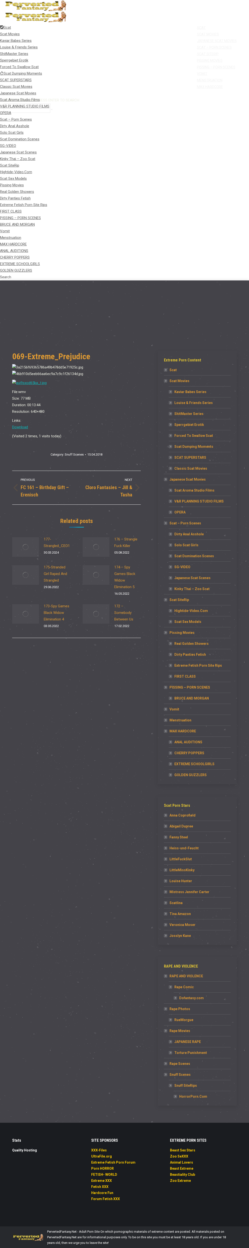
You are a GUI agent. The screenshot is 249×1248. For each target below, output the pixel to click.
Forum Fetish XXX (105, 1199)
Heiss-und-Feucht (184, 848)
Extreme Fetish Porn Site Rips (198, 665)
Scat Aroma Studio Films (194, 490)
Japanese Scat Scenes (192, 578)
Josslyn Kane (180, 936)
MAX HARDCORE (182, 731)
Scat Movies (179, 381)
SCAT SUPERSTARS (190, 457)
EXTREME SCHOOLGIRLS (194, 764)
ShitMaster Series (189, 414)
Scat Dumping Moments (193, 447)
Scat (173, 370)
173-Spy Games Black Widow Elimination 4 (56, 612)
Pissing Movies (182, 633)
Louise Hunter (180, 881)
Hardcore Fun (102, 1193)
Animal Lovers (181, 1162)
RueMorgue (183, 1020)
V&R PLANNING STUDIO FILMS (199, 501)
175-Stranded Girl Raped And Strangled (55, 574)
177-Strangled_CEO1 (57, 542)
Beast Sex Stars (182, 1150)
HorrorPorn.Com (193, 1096)
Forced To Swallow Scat (193, 436)
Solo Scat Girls (186, 545)
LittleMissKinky (182, 870)
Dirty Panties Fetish (190, 654)
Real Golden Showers (191, 644)
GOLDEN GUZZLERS (190, 775)
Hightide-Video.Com (191, 611)
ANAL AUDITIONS (188, 742)
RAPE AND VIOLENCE (186, 976)
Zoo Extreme (180, 1181)
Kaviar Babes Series (190, 392)
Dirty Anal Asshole (189, 534)
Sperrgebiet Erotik (189, 425)
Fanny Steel (178, 837)
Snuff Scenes (74, 454)
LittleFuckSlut (180, 859)
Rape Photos (179, 1009)
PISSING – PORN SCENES (189, 687)
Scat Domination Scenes (194, 556)
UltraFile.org (101, 1156)
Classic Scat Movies (190, 468)
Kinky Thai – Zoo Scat (192, 589)
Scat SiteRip (179, 600)
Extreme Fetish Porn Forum (113, 1162)
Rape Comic (184, 987)
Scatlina (176, 903)
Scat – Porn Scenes (185, 523)
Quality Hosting (24, 1150)
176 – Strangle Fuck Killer (125, 542)
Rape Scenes (179, 1064)
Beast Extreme (181, 1168)
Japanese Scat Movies (187, 479)
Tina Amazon (180, 914)
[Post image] (25, 547)
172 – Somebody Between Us (123, 612)
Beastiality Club (182, 1174)
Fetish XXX (99, 1187)
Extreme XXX (101, 1181)
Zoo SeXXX (179, 1156)
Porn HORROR (102, 1168)
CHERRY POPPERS (189, 753)
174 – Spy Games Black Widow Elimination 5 (124, 577)
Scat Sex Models (187, 622)
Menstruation (180, 720)
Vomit (174, 709)
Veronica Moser (182, 925)
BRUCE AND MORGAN (191, 698)
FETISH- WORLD (104, 1174)
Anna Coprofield (182, 815)
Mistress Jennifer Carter (189, 892)
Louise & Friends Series (193, 403)
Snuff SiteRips (185, 1085)
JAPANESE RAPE (187, 1042)
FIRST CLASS (185, 676)
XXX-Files (99, 1150)
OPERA (180, 512)
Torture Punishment (190, 1053)
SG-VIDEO (182, 567)
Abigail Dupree (181, 826)
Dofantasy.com (191, 998)
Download (20, 427)
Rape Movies (179, 1031)
